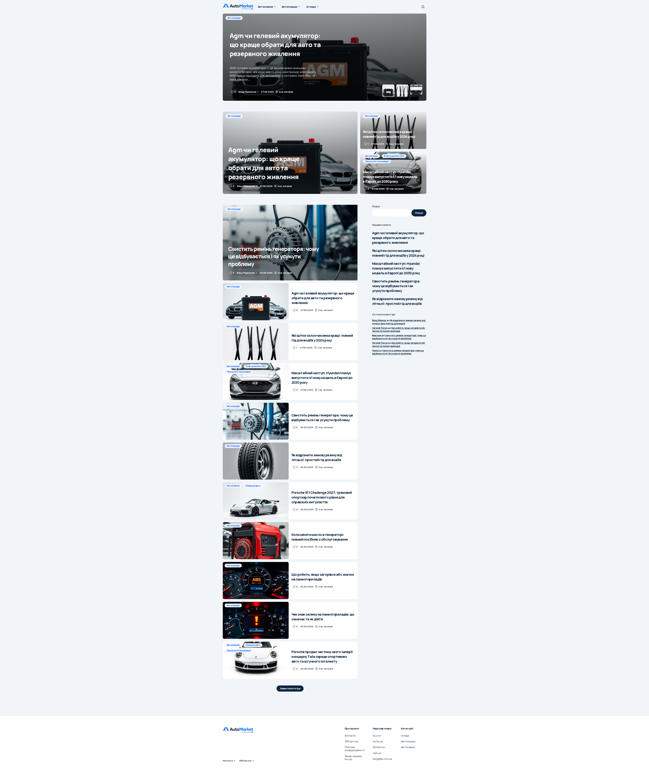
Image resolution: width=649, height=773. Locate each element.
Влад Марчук (379, 320)
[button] (423, 6)
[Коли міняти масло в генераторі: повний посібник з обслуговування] (256, 540)
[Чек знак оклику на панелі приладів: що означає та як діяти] (256, 620)
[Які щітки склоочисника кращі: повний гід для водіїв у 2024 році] (324, 57)
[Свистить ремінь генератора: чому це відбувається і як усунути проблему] (290, 243)
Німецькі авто (253, 485)
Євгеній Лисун (380, 328)
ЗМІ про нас (245, 760)
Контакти (228, 760)
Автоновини (371, 156)
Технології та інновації (377, 161)
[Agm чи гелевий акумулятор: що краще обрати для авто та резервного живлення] (290, 153)
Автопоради (234, 17)
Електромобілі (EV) (394, 156)
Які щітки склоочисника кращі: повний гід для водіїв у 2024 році (398, 253)
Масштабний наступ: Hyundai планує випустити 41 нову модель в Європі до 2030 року (396, 268)
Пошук (376, 206)
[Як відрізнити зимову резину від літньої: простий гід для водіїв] (256, 461)
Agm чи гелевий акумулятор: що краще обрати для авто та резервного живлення (398, 238)
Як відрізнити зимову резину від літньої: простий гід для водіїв (397, 301)
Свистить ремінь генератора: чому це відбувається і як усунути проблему (396, 286)
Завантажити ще (290, 688)
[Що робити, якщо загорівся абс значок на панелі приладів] (256, 580)
